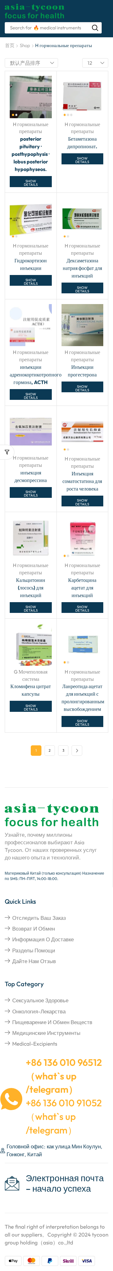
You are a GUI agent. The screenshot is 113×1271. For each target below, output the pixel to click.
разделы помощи (33, 950)
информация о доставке (43, 939)
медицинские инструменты (46, 1033)
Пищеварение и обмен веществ (52, 1022)
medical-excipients (34, 1043)
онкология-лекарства (39, 1011)
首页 (9, 45)
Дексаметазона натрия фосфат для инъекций (82, 268)
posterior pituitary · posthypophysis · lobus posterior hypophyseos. (31, 154)
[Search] (95, 27)
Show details (31, 183)
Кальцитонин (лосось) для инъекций (30, 587)
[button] (7, 452)
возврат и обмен (33, 928)
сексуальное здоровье (40, 1000)
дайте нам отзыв (34, 961)
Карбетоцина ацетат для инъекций (82, 587)
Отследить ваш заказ (39, 917)
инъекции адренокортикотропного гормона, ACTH (36, 374)
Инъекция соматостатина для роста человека (82, 481)
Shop (25, 45)
